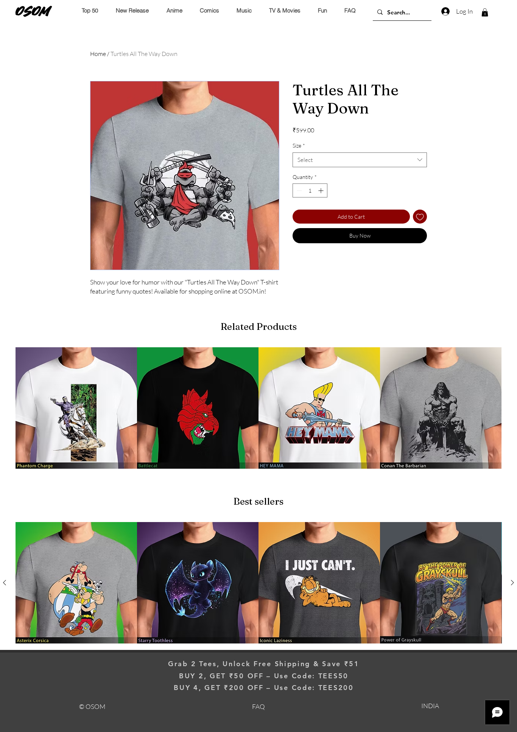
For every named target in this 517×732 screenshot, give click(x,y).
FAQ (258, 706)
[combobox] (360, 159)
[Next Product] (512, 582)
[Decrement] (298, 190)
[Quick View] (76, 408)
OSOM (33, 11)
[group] (258, 408)
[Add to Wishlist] (420, 217)
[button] (484, 12)
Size (299, 145)
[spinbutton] (310, 190)
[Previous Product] (4, 582)
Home (98, 54)
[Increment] (321, 190)
